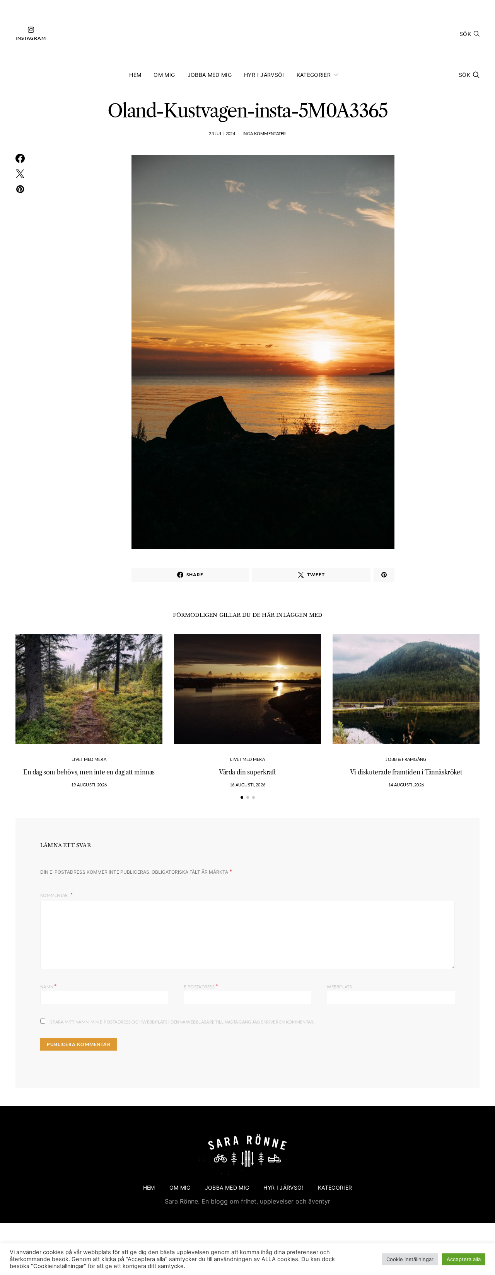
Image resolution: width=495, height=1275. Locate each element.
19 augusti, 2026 (89, 784)
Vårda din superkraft (247, 772)
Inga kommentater (264, 133)
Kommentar (54, 895)
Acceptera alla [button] (464, 1259)
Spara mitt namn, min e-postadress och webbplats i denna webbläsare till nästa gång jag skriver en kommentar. (182, 1021)
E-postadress (201, 986)
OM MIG (164, 74)
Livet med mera (89, 759)
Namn (48, 986)
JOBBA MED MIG (210, 74)
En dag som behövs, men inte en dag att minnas (89, 772)
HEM (135, 74)
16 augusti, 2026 (247, 784)
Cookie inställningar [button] (410, 1259)
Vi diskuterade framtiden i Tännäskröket (406, 772)
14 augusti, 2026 (406, 784)
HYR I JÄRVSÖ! (264, 74)
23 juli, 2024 (222, 133)
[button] (242, 797)
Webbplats (339, 986)
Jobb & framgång (406, 759)
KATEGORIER (314, 74)
